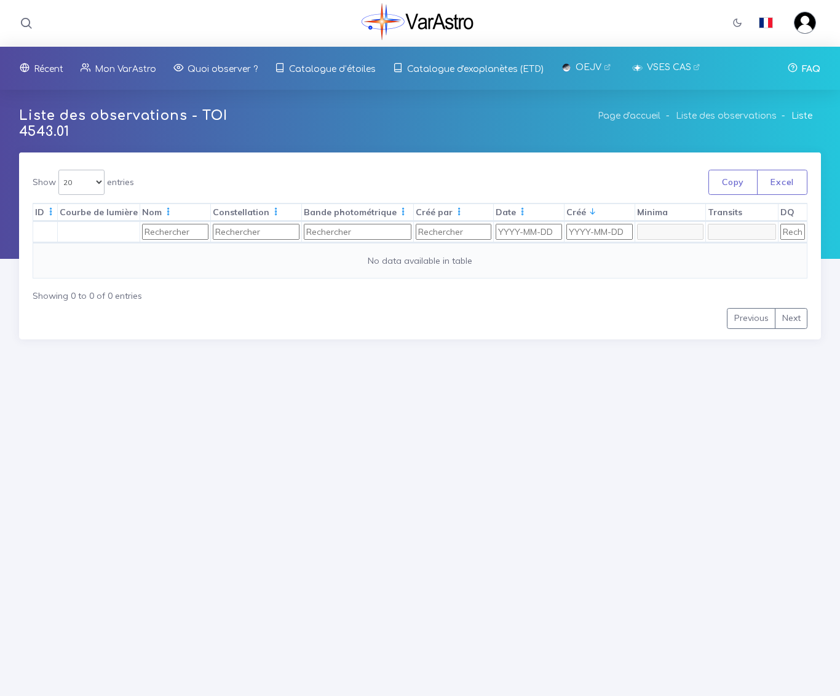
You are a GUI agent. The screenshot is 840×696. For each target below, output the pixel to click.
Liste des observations (726, 116)
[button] (737, 23)
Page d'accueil (629, 116)
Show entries (83, 182)
